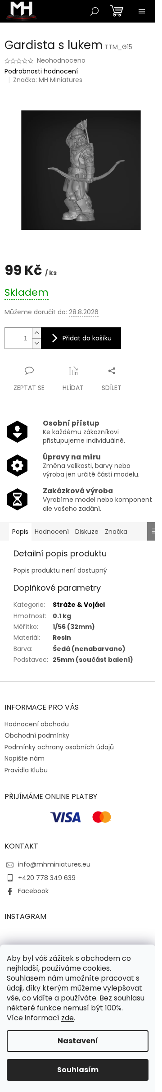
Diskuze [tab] (87, 531)
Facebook (33, 890)
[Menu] (142, 11)
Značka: (47, 79)
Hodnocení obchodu (36, 724)
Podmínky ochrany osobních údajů (59, 747)
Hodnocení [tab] (52, 531)
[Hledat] (95, 11)
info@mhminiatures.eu (54, 864)
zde (67, 1018)
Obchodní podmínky (36, 735)
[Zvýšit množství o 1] (36, 333)
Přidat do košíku (87, 338)
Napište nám (24, 758)
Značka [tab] (116, 531)
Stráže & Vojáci (79, 604)
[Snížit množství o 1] (36, 343)
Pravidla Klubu (26, 770)
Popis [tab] (20, 531)
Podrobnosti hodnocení (41, 71)
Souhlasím (78, 1069)
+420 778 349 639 (47, 877)
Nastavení (78, 1041)
